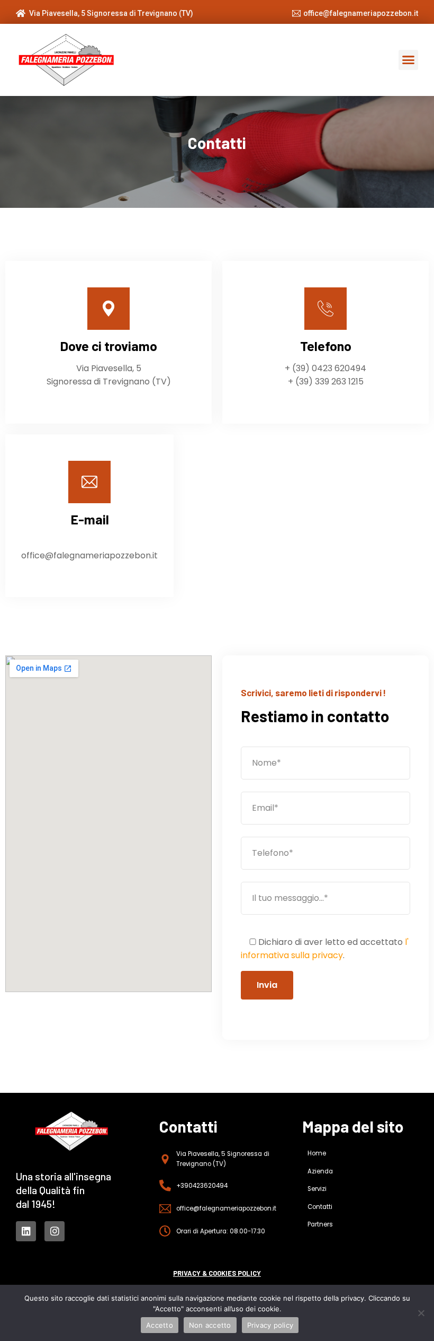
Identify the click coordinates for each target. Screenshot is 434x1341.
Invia (267, 985)
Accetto (159, 1325)
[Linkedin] (26, 1231)
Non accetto (210, 1325)
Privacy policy (270, 1325)
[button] (409, 60)
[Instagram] (54, 1231)
